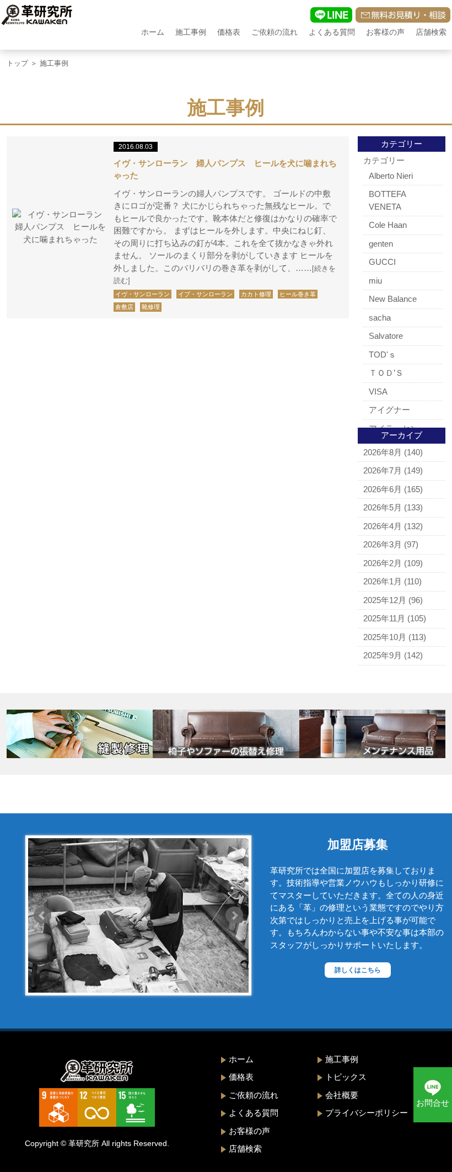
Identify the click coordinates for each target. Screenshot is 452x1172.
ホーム (152, 32)
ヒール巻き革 (297, 294)
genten (381, 243)
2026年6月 (382, 489)
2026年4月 (382, 526)
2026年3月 (382, 544)
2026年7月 (382, 470)
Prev (42, 915)
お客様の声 (385, 32)
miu (375, 280)
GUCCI (382, 262)
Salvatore (386, 335)
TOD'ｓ (382, 354)
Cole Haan (388, 225)
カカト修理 (256, 294)
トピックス (346, 1077)
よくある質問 (332, 32)
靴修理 (151, 306)
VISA (378, 391)
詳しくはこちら (358, 970)
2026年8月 (382, 452)
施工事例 (190, 32)
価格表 (228, 32)
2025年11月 (384, 618)
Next (234, 915)
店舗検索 (431, 32)
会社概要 (341, 1095)
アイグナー (389, 409)
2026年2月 (382, 563)
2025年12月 (384, 600)
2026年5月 (382, 507)
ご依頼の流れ (274, 32)
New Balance (393, 298)
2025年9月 (382, 655)
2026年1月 (382, 581)
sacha (380, 317)
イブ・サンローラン (205, 294)
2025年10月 (384, 637)
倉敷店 (124, 306)
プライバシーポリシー (366, 1112)
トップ (17, 63)
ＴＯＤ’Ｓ (386, 372)
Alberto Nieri (391, 175)
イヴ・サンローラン (142, 294)
